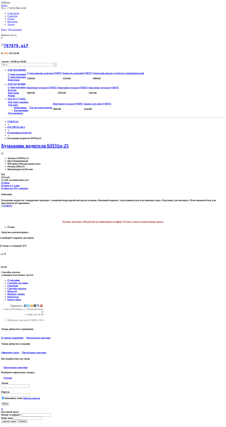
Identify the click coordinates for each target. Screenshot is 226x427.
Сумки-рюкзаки (17, 77)
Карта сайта (14, 299)
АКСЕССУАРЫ (16, 99)
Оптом (10, 19)
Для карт (13, 105)
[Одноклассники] (31, 306)
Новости (12, 291)
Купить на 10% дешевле (14, 188)
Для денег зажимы (18, 102)
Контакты (12, 21)
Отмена (8, 378)
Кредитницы (21, 110)
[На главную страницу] (113, 45)
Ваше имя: (7, 418)
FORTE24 (12, 121)
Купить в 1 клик (10, 185)
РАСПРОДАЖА (16, 127)
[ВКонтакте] (25, 306)
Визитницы (20, 107)
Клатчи (12, 90)
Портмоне (13, 93)
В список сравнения (12, 337)
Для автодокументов (40, 107)
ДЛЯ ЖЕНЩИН (16, 70)
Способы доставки (17, 283)
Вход (4, 29)
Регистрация (15, 29)
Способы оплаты (16, 288)
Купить (5, 182)
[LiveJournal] (38, 306)
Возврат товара (16, 294)
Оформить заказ (10, 352)
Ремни (11, 95)
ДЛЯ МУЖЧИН (16, 84)
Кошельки (13, 80)
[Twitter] (28, 306)
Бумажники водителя (19, 132)
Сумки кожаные (17, 74)
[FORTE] (6, 206)
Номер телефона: (11, 414)
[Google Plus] (41, 306)
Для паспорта (15, 113)
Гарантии (12, 16)
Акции (11, 24)
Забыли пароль (31, 398)
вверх (4, 5)
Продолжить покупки (38, 337)
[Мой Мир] (35, 306)
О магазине (13, 13)
